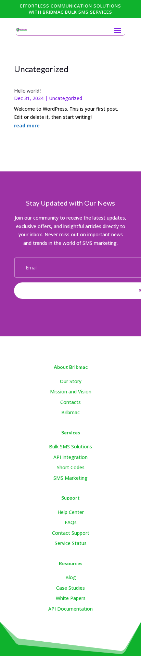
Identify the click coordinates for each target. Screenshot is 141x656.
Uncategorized (65, 98)
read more (27, 125)
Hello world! (27, 91)
